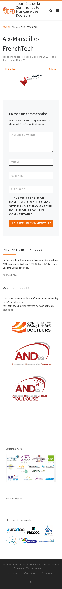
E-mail (17, 175)
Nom (15, 162)
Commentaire (23, 135)
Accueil (6, 26)
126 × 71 (20, 60)
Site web (18, 189)
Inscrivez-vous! (10, 274)
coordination (14, 57)
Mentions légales (14, 498)
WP (20, 573)
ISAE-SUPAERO (37, 264)
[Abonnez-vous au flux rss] (31, 582)
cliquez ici (19, 302)
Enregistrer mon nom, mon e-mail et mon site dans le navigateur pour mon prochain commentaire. (30, 206)
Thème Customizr (48, 573)
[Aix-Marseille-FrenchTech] (31, 80)
